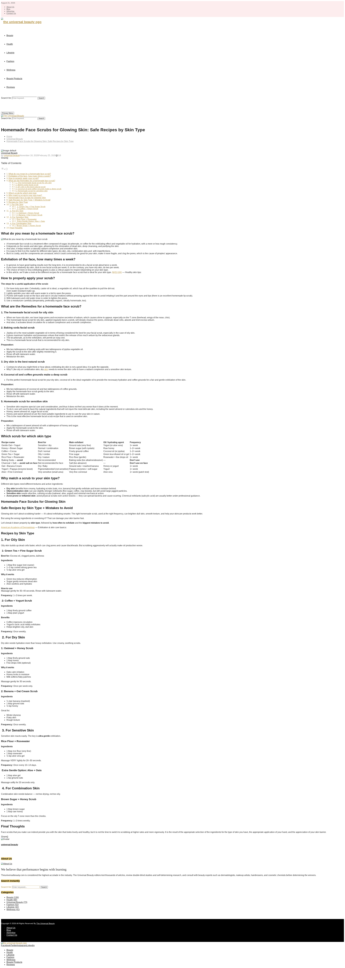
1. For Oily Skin (16, 204)
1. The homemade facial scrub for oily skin (33, 183)
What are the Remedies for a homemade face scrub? (31, 180)
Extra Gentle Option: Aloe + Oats (31, 221)
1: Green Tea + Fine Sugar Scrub (31, 207)
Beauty (9, 35)
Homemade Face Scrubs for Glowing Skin (27, 197)
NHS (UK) (117, 272)
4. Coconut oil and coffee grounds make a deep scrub (38, 189)
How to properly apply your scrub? (23, 178)
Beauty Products (14, 78)
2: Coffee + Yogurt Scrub (27, 209)
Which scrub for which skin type (22, 193)
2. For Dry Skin (16, 211)
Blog (8, 9)
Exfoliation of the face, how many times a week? (29, 176)
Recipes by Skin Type (18, 202)
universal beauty (12, 155)
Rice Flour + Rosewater (27, 219)
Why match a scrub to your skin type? (25, 195)
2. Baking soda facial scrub (26, 185)
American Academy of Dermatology (18, 527)
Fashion (10, 61)
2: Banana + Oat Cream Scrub (29, 215)
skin (46, 369)
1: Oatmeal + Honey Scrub (27, 213)
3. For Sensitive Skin (19, 217)
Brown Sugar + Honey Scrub (29, 226)
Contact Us (11, 13)
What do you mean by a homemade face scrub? (29, 174)
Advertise (10, 11)
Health (9, 44)
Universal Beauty (9, 153)
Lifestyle (10, 53)
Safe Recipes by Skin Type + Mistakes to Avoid (29, 200)
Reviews (10, 87)
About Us (10, 7)
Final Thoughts (16, 228)
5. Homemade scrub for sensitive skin (31, 191)
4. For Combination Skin (20, 223)
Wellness (10, 70)
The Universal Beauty (45, 923)
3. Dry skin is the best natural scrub (30, 187)
